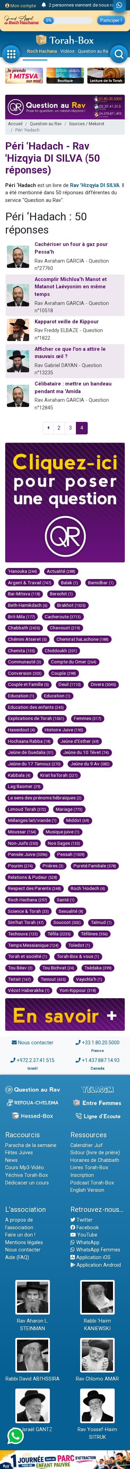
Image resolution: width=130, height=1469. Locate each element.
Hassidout (21, 729)
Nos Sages (64, 843)
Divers (103, 684)
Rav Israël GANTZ (32, 1430)
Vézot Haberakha (29, 990)
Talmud (101, 922)
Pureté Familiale (94, 865)
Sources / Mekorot (86, 123)
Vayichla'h (89, 979)
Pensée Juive (27, 854)
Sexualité (71, 911)
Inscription (82, 1175)
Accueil (15, 123)
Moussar (22, 831)
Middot (77, 820)
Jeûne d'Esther (79, 741)
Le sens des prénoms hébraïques (44, 797)
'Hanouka (22, 571)
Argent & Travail (29, 582)
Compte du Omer (73, 661)
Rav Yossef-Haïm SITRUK (97, 1433)
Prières (53, 865)
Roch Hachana (42, 51)
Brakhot (71, 605)
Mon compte (22, 5)
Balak (69, 582)
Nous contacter (35, 1043)
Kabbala (19, 775)
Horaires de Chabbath (94, 1160)
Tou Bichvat (58, 967)
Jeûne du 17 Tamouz (34, 763)
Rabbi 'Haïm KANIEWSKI (97, 1325)
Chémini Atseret (27, 639)
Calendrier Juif (86, 1145)
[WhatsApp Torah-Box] (119, 6)
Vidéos (67, 51)
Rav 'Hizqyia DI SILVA (94, 185)
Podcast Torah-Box (92, 1183)
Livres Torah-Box (89, 1168)
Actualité (61, 571)
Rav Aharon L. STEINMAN (32, 1325)
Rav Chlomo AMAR (97, 1379)
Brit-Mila (21, 616)
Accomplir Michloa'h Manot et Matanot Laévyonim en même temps (71, 287)
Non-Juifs (23, 843)
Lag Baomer (24, 786)
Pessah (71, 854)
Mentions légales (24, 1243)
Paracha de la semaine (31, 1145)
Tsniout (53, 979)
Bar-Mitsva (24, 593)
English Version (87, 1190)
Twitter (84, 1220)
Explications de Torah (36, 718)
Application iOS (93, 1257)
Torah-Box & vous (78, 956)
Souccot (67, 922)
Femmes (87, 718)
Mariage (69, 809)
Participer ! (111, 20)
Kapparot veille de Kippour (67, 322)
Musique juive (62, 831)
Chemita (21, 650)
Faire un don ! (20, 1235)
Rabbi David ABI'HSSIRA (33, 1379)
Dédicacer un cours (27, 1183)
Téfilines (94, 933)
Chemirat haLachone (83, 639)
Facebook (87, 1228)
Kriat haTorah (59, 775)
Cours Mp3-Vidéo (24, 1168)
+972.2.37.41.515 (35, 1060)
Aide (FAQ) (17, 1257)
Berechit (61, 593)
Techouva (23, 933)
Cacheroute (63, 616)
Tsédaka (98, 967)
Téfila (59, 933)
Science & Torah (28, 911)
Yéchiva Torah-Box (26, 1175)
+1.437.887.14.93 (101, 1060)
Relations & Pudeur (32, 877)
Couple (63, 673)
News (11, 1160)
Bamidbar (101, 582)
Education (21, 695)
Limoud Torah (27, 809)
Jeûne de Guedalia (30, 752)
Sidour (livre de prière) (95, 1153)
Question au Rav (94, 51)
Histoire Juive (64, 729)
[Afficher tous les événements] (44, 5)
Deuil (70, 684)
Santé (66, 899)
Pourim (20, 865)
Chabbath (24, 627)
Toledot (79, 945)
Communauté (24, 661)
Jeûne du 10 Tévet (86, 752)
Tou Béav (20, 967)
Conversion (25, 673)
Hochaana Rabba (29, 741)
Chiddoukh (61, 650)
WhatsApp (87, 1243)
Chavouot (65, 627)
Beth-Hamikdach (27, 605)
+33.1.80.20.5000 (101, 1043)
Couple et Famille (28, 684)
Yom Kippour (77, 990)
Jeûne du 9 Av (90, 763)
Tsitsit (19, 979)
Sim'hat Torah (26, 922)
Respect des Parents (34, 888)
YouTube (86, 1235)
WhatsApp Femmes (97, 1250)
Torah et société (27, 956)
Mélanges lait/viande (32, 820)
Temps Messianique (33, 945)
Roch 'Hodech (88, 888)
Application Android (98, 1265)
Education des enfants (36, 707)
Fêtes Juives (19, 1153)
